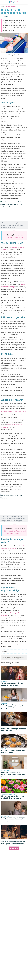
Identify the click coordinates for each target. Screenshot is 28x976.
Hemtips (3, 748)
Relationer (4, 681)
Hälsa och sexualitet (11, 6)
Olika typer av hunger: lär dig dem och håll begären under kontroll (12, 707)
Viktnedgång (5, 816)
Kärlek (3, 6)
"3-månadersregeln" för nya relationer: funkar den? (12, 684)
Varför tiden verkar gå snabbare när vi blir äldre (13, 730)
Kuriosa (3, 727)
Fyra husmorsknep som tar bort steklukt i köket (13, 751)
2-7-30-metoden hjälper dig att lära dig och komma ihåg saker (13, 843)
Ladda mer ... (14, 848)
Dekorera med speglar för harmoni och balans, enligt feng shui (13, 774)
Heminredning (5, 770)
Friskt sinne (4, 703)
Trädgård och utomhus (8, 794)
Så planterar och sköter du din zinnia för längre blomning (12, 797)
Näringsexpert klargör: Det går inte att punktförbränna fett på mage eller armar (13, 820)
